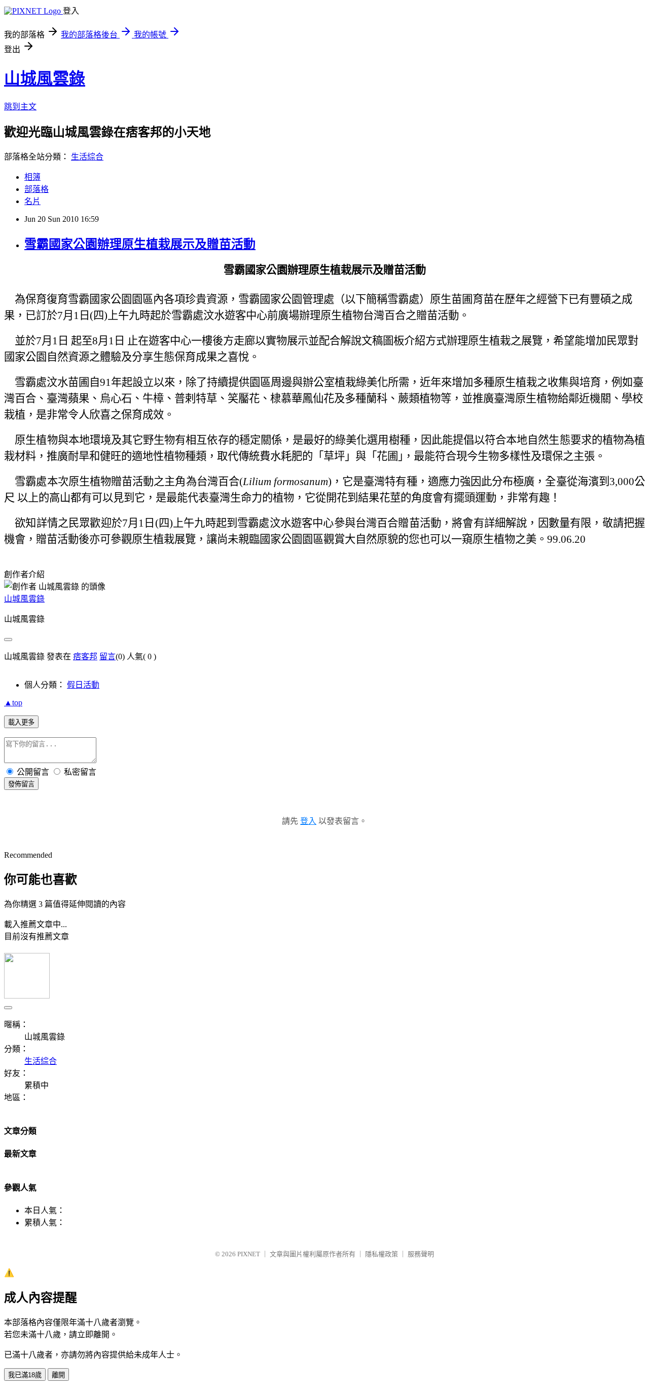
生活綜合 (87, 156)
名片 (32, 201)
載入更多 (21, 722)
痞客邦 (85, 656)
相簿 (32, 177)
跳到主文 (20, 106)
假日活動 (83, 685)
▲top (13, 702)
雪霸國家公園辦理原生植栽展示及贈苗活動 (140, 244)
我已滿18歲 (25, 1375)
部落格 (36, 189)
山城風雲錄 (44, 78)
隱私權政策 (381, 1254)
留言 (107, 656)
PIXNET (248, 1254)
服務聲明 (421, 1254)
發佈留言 (21, 784)
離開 (58, 1375)
